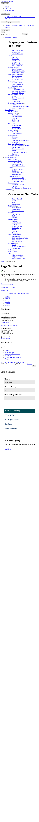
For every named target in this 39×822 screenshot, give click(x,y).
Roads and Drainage (18, 184)
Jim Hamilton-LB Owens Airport (22, 188)
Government (8, 190)
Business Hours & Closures (9, 325)
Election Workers (17, 241)
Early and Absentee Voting (20, 238)
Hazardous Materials (18, 149)
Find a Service (5, 13)
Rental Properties (17, 86)
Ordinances (11, 250)
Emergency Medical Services (21, 145)
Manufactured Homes (18, 71)
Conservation (16, 101)
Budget (14, 216)
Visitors (7, 359)
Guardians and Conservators (20, 140)
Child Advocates (17, 133)
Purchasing (11, 88)
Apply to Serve (16, 248)
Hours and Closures (18, 211)
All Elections (16, 236)
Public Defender (17, 116)
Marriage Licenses (12, 419)
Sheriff (14, 150)
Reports (14, 217)
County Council (17, 226)
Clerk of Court (16, 223)
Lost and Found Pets (18, 169)
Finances (11, 212)
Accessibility (17, 362)
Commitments (16, 142)
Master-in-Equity (17, 128)
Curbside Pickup (17, 162)
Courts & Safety (9, 110)
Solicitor (14, 118)
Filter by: (7, 379)
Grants (14, 105)
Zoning (14, 96)
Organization (12, 206)
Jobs (9, 253)
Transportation (12, 183)
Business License (17, 82)
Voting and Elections (14, 234)
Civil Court (11, 123)
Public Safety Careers (18, 258)
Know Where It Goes (18, 166)
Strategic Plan (16, 214)
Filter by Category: (11, 387)
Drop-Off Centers (17, 164)
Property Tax (16, 60)
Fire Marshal (16, 147)
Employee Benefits (17, 257)
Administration (16, 207)
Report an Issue (13, 159)
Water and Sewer (13, 176)
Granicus (29, 364)
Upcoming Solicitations (19, 91)
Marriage (15, 137)
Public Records (12, 251)
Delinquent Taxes (17, 64)
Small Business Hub (18, 84)
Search (3, 34)
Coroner (14, 154)
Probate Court (12, 135)
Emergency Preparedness (12, 354)
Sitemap (24, 362)
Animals (10, 167)
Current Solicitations (18, 89)
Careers (7, 350)
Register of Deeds (17, 79)
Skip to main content (7, 1)
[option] (21, 17)
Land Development (18, 98)
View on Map (5, 322)
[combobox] (10, 22)
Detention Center (13, 156)
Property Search (17, 76)
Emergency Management (15, 144)
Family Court (12, 130)
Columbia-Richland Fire (19, 152)
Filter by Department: (13, 395)
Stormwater (15, 186)
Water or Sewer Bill (18, 178)
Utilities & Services (10, 157)
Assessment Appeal (18, 72)
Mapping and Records (15, 74)
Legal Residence (17, 69)
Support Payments (17, 132)
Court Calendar (13, 111)
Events (14, 245)
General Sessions (17, 115)
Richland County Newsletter (13, 357)
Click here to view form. (8, 287)
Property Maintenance (18, 108)
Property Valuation (14, 67)
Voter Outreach (16, 240)
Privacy (10, 362)
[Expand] (22, 74)
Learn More (7, 449)
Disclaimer (4, 362)
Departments (16, 209)
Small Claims (16, 127)
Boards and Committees (19, 246)
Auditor (14, 221)
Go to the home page (7, 284)
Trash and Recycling (14, 161)
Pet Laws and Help (18, 173)
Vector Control (16, 174)
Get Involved (12, 243)
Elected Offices (13, 219)
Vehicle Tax (15, 59)
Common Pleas (16, 125)
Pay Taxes (15, 57)
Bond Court (15, 122)
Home (2, 261)
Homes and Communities (15, 103)
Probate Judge (16, 228)
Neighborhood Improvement (20, 106)
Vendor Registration (18, 93)
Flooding (15, 99)
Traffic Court (16, 120)
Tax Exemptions (17, 65)
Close (34, 365)
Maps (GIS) (15, 77)
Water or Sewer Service (19, 179)
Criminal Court (12, 113)
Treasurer (15, 233)
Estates (14, 139)
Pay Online (8, 355)
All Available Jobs (17, 255)
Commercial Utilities (18, 181)
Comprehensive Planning (15, 94)
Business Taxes (16, 62)
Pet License (15, 171)
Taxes (10, 55)
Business (11, 81)
